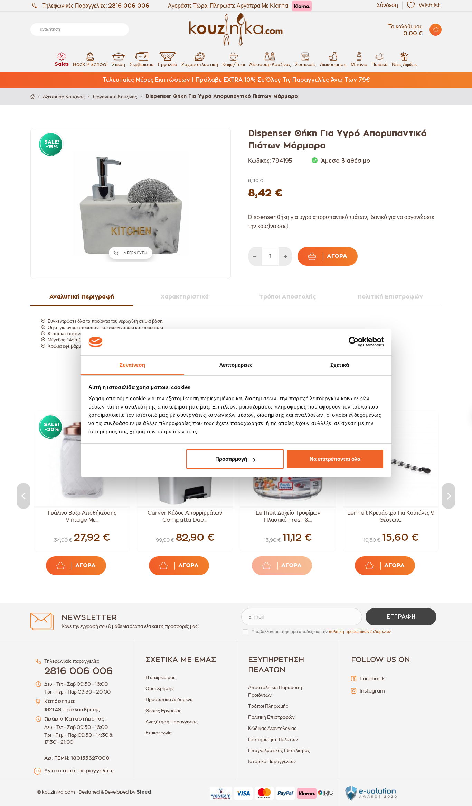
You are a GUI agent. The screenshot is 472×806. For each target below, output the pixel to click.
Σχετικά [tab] (339, 365)
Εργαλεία (167, 64)
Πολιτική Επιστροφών (271, 717)
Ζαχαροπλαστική (199, 64)
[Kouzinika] (236, 29)
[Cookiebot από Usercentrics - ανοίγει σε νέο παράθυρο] (353, 342)
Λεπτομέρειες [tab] (236, 365)
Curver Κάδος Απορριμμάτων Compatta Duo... (185, 516)
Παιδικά (379, 64)
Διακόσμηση (333, 64)
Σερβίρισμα (142, 64)
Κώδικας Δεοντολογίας (272, 728)
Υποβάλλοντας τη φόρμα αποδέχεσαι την (321, 632)
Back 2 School (90, 64)
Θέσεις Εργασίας (163, 710)
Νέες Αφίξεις (405, 64)
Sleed (143, 792)
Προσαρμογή (231, 459)
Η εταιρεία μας (160, 677)
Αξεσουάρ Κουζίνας (270, 64)
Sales (62, 64)
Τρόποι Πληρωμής (268, 706)
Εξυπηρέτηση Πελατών (273, 739)
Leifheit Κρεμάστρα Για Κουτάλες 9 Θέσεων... (391, 516)
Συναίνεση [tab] (132, 365)
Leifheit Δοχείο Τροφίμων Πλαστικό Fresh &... (288, 516)
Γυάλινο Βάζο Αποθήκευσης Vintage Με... (82, 516)
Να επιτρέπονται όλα (335, 459)
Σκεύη (118, 64)
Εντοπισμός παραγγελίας (79, 770)
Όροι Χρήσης (159, 688)
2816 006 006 (128, 6)
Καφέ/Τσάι (233, 64)
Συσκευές (305, 64)
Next (448, 496)
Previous (23, 496)
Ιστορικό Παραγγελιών (272, 761)
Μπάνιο (359, 64)
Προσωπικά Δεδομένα (169, 699)
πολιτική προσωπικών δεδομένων (360, 632)
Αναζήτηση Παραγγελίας (171, 721)
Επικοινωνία (158, 732)
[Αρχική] (32, 96)
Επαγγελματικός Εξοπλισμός (279, 750)
